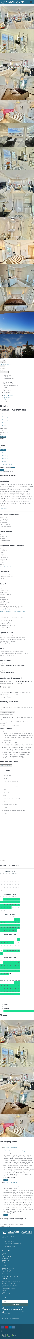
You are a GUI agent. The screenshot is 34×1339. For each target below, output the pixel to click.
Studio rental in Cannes (9, 1283)
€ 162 (8, 1213)
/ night (13, 1178)
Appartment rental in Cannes (11, 1282)
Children (2, 445)
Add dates (3, 436)
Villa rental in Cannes (8, 1288)
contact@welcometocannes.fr (14, 1243)
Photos (3, 362)
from (1, 428)
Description (4, 372)
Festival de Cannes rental (9, 1294)
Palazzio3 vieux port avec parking (14, 1151)
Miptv (4, 1290)
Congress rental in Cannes (10, 1287)
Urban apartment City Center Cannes (15, 1186)
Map (4, 399)
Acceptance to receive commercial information (14, 1312)
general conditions (16, 1309)
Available (6, 1008)
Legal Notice (6, 1271)
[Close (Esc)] (0, 368)
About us (5, 1258)
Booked (6, 1004)
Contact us (5, 1260)
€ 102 (8, 1178)
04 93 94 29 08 (9, 1241)
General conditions (8, 1268)
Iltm (3, 1292)
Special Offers (6, 1256)
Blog (3, 1262)
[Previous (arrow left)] (0, 370)
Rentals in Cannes (7, 1255)
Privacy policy (6, 1273)
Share (2, 366)
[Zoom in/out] (4, 368)
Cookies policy (6, 1270)
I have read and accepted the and (14, 1308)
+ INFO (6, 1180)
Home (4, 1253)
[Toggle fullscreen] (2, 368)
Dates (2, 433)
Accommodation (8, 395)
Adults (2, 438)
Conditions (6, 397)
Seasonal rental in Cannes (10, 1285)
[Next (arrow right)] (2, 370)
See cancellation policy (8, 712)
